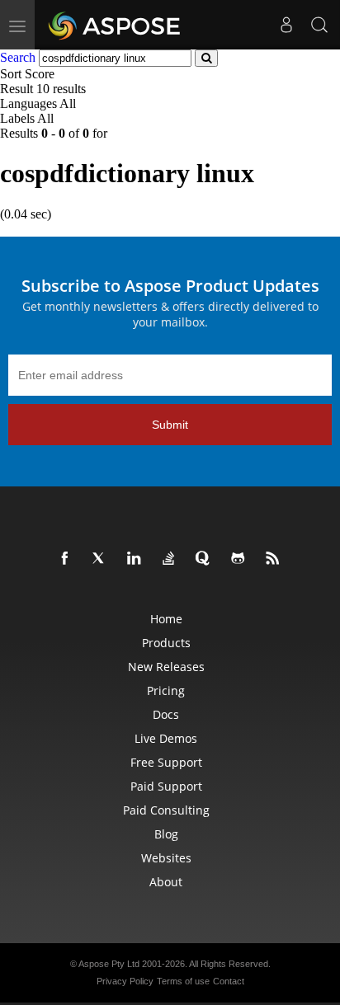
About (165, 882)
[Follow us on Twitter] (102, 559)
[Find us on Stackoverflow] (171, 559)
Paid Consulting (166, 810)
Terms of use (183, 981)
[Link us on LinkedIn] (137, 559)
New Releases (166, 666)
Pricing (166, 690)
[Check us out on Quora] (206, 559)
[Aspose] (115, 24)
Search (17, 57)
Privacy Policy (125, 981)
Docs (166, 714)
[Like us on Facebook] (67, 559)
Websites (166, 858)
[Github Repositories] (241, 559)
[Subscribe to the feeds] (275, 559)
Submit (170, 424)
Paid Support (166, 786)
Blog (166, 834)
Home (166, 619)
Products (166, 642)
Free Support (166, 762)
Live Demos (166, 738)
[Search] (319, 24)
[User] (286, 24)
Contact (228, 981)
